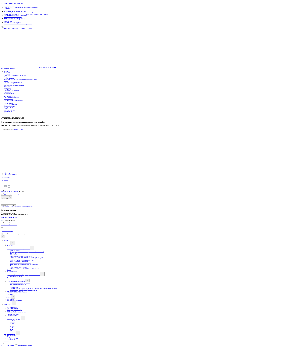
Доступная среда (8, 21)
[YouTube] (5, 187)
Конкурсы (6, 108)
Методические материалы (16, 285)
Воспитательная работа (10, 101)
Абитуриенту (7, 88)
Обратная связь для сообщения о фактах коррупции (23, 290)
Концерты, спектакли (9, 110)
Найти (14, 205)
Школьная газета (5, 206)
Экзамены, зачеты (8, 99)
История (6, 76)
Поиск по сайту (10, 345)
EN (2, 345)
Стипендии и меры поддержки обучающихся (15, 15)
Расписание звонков (9, 94)
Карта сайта (7, 173)
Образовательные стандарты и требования (15, 11)
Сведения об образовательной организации (12, 3)
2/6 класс (12, 322)
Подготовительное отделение (11, 90)
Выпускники (23, 206)
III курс (12, 330)
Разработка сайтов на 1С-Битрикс (9, 191)
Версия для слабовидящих (10, 174)
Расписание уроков (9, 93)
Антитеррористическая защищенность (14, 85)
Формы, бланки (14, 287)
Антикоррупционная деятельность (13, 82)
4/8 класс (12, 324)
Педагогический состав (16, 276)
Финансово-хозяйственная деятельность (14, 18)
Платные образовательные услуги (13, 17)
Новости (6, 81)
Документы (7, 8)
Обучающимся (7, 92)
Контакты (6, 112)
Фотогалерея (7, 86)
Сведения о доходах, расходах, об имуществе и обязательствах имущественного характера (33, 288)
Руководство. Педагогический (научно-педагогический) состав (20, 12)
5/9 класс (12, 326)
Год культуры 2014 (8, 107)
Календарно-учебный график (11, 97)
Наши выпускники (9, 78)
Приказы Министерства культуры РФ (20, 283)
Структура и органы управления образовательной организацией (21, 7)
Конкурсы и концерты (9, 106)
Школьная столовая (15, 206)
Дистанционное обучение (10, 104)
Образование (7, 10)
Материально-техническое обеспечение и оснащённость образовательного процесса (26, 14)
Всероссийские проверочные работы (13, 100)
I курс (11, 327)
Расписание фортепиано (10, 96)
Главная (6, 71)
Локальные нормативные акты (18, 284)
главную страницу (19, 129)
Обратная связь (8, 171)
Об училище (7, 72)
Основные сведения (9, 6)
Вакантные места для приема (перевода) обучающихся (18, 19)
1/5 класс (12, 320)
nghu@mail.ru (4, 180)
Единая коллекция (7, 231)
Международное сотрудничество (12, 22)
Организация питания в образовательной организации (18, 24)
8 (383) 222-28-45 (5, 177)
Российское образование (9, 225)
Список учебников (9, 103)
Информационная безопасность (12, 83)
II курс (11, 329)
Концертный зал (8, 111)
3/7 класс (12, 323)
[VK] (9, 187)
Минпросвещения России (9, 217)
